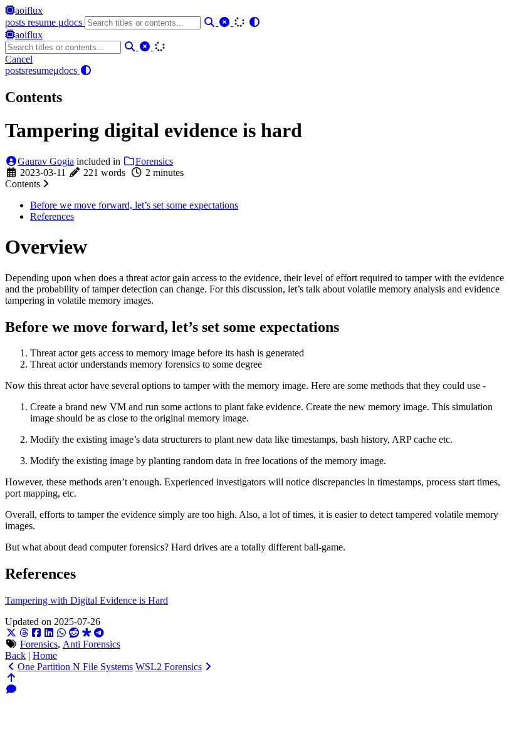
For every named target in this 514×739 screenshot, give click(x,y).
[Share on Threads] (24, 633)
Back (15, 655)
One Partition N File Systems (75, 666)
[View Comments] (11, 689)
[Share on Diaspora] (86, 633)
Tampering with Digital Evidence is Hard (86, 600)
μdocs (71, 22)
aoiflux (29, 10)
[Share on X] (11, 633)
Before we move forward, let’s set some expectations (134, 205)
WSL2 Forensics (168, 666)
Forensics (154, 161)
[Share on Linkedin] (49, 633)
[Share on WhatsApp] (61, 633)
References (52, 216)
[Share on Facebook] (36, 633)
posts (16, 22)
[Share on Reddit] (74, 633)
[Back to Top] (11, 678)
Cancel (19, 59)
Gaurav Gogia (46, 161)
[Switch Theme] (254, 22)
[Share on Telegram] (99, 633)
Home (45, 655)
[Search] (210, 22)
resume (43, 22)
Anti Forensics (91, 644)
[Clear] (225, 22)
